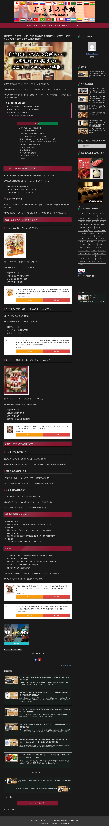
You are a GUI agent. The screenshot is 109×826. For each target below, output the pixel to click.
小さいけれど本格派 (30, 131)
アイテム (7, 649)
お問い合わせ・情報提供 (60, 820)
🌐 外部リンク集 (73, 820)
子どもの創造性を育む (29, 153)
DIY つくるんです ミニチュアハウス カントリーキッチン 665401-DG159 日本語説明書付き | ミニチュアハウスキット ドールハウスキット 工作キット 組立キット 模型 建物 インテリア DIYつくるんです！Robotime (42, 342)
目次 (34, 123)
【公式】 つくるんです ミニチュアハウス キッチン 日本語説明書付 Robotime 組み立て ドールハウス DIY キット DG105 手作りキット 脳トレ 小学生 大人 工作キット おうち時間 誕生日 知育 (42, 291)
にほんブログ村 (83, 273)
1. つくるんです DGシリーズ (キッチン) (35, 136)
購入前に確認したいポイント (29, 155)
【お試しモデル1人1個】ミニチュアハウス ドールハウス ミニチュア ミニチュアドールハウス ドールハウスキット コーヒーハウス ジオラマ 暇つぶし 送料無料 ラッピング (42, 588)
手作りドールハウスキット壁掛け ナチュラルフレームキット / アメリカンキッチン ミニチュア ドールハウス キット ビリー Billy (42, 427)
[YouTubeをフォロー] (39, 659)
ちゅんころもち (92, 53)
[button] (104, 146)
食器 (20, 649)
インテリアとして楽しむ (29, 147)
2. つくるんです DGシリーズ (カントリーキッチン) (38, 139)
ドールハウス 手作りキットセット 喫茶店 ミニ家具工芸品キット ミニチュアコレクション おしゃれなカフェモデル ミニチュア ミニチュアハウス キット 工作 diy (42, 608)
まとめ (23, 158)
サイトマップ (34, 820)
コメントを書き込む (37, 803)
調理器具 (14, 649)
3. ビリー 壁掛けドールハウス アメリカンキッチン (39, 142)
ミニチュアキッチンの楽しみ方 (30, 144)
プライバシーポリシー (46, 820)
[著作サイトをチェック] (35, 659)
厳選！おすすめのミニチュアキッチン (32, 133)
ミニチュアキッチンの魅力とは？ (31, 128)
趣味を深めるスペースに (29, 150)
